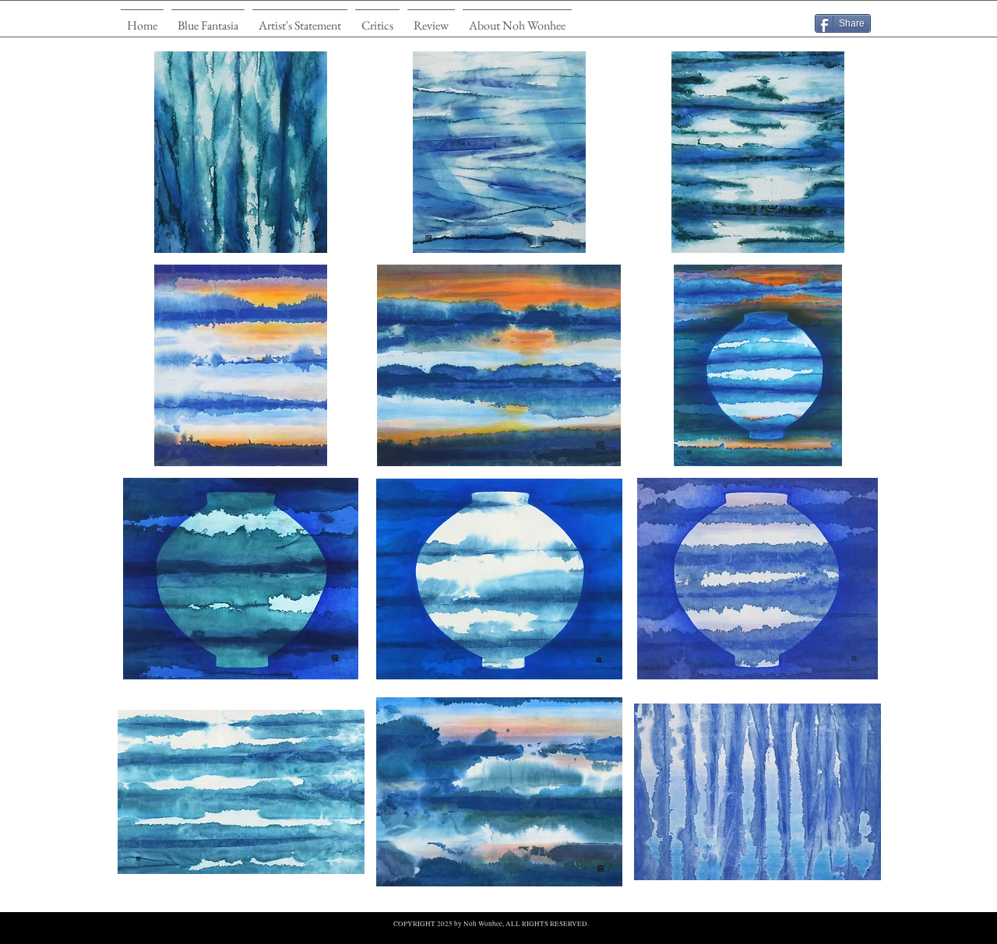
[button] (207, 18)
